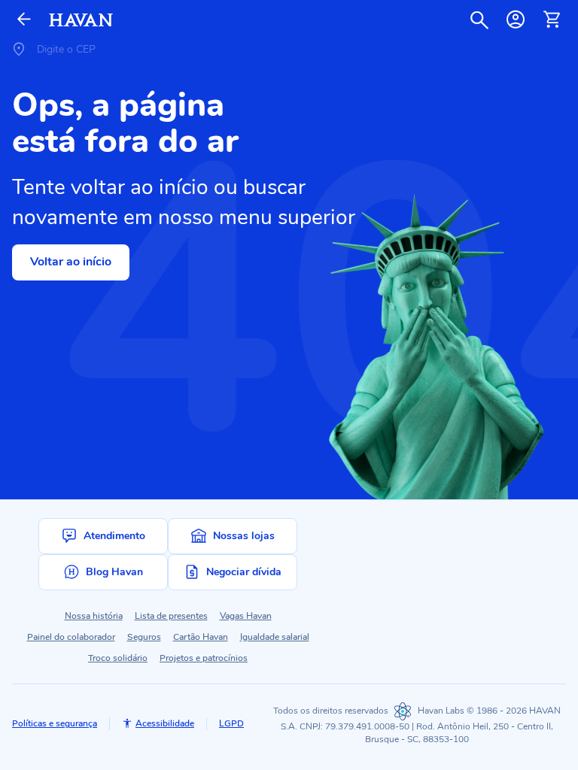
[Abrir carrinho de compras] (552, 20)
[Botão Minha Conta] (515, 19)
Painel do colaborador (71, 637)
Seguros (144, 637)
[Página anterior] (24, 20)
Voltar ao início (70, 261)
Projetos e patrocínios (204, 658)
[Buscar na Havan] (479, 20)
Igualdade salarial (274, 637)
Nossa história (94, 616)
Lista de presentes (171, 616)
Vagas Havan (246, 616)
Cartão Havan (200, 637)
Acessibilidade (164, 723)
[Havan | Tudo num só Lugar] (81, 20)
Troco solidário (118, 658)
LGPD (231, 723)
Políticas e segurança (54, 723)
